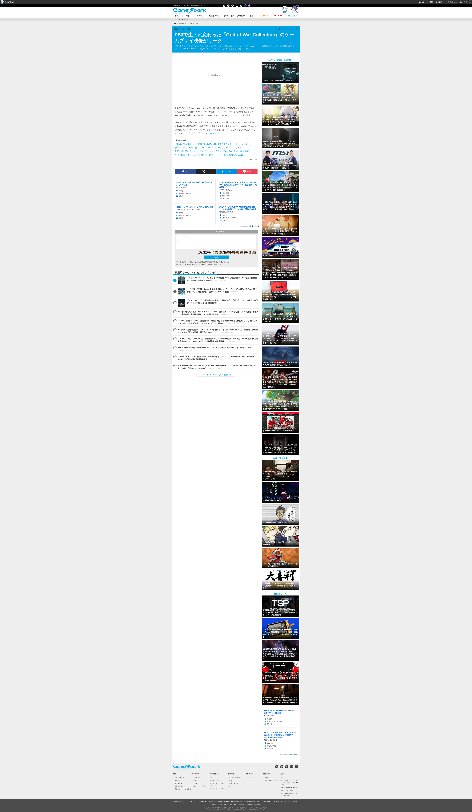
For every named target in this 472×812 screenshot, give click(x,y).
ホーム (177, 16)
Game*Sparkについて (180, 801)
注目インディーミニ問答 (183, 789)
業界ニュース (233, 783)
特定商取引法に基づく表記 (289, 801)
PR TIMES (241, 804)
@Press (257, 804)
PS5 (212, 777)
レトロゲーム (251, 777)
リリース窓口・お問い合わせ (197, 801)
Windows (197, 777)
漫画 (251, 16)
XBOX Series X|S (217, 780)
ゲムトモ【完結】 (288, 790)
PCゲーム (200, 16)
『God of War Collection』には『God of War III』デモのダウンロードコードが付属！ (212, 144)
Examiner (213, 133)
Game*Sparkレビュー (182, 777)
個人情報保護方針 (236, 801)
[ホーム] (175, 23)
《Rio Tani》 (253, 160)
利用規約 (276, 801)
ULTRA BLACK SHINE (289, 787)
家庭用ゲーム (214, 16)
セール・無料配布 (235, 777)
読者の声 (241, 16)
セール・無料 (228, 16)
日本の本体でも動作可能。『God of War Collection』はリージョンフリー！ (208, 147)
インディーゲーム (200, 786)
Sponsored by (245, 226)
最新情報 (231, 774)
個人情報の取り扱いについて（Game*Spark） (258, 801)
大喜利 (267, 777)
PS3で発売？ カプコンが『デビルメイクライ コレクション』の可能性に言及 (209, 155)
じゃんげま (286, 777)
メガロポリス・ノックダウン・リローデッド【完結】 (290, 782)
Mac (195, 780)
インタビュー (179, 783)
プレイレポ (178, 780)
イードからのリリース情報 (218, 804)
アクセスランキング (182, 20)
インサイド (263, 16)
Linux (195, 783)
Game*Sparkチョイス (272, 780)
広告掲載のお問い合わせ (215, 801)
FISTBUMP (278, 16)
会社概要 (227, 801)
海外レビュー (179, 786)
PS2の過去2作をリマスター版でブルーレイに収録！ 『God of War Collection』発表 (212, 151)
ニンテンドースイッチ (218, 788)
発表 (230, 780)
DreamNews (249, 804)
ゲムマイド (292, 16)
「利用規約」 (202, 264)
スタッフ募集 (232, 804)
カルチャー (249, 774)
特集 (187, 16)
